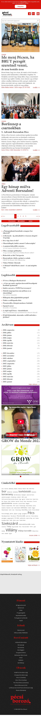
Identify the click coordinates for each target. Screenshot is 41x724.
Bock (28, 488)
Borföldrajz (21, 663)
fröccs (25, 501)
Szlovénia (4, 526)
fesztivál (17, 501)
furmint (35, 501)
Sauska (37, 518)
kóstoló (29, 507)
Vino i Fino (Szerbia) (21, 680)
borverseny (7, 494)
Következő (37, 216)
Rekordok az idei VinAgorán (13, 255)
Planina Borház (34, 516)
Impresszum (21, 630)
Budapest (24, 494)
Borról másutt (21, 638)
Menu (38, 13)
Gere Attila (15, 503)
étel (2, 501)
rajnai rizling (29, 518)
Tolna (20, 526)
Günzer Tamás (21, 503)
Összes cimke (33, 535)
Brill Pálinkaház (17, 494)
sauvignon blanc (5, 520)
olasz (13, 510)
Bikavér (24, 488)
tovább (35, 87)
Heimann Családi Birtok (7, 505)
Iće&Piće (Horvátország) (21, 672)
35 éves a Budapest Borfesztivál (14, 280)
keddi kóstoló (17, 507)
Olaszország (18, 510)
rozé (34, 518)
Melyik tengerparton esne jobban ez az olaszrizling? (17, 292)
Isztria (34, 505)
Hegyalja (27, 503)
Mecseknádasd (5, 510)
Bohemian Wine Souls (21, 655)
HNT (14, 505)
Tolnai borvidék (25, 526)
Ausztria (6, 488)
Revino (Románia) (21, 690)
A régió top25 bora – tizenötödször (15, 310)
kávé (12, 507)
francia (21, 501)
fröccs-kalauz (30, 501)
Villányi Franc (35, 531)
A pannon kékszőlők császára (13, 246)
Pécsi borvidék (21, 516)
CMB (22, 497)
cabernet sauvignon (6, 497)
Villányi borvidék (24, 531)
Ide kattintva (23, 1)
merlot (10, 510)
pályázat (16, 513)
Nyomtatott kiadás (21, 615)
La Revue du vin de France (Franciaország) (21, 688)
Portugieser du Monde (20, 618)
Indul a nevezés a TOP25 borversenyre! (17, 288)
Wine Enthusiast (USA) (21, 685)
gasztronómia (7, 503)
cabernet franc (30, 494)
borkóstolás (15, 492)
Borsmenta (21, 647)
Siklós (11, 520)
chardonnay (13, 497)
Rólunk (21, 626)
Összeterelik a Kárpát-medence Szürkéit (17, 303)
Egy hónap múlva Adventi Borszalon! (17, 189)
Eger (20, 499)
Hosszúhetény (29, 505)
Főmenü (21, 601)
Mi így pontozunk (21, 605)
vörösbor (6, 533)
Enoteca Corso (29, 499)
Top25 (21, 620)
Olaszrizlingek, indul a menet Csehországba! (19, 243)
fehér (9, 501)
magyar (33, 507)
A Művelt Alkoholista (21, 642)
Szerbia (33, 524)
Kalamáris (8, 507)
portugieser (4, 518)
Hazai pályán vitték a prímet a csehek (16, 258)
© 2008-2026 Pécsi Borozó (20, 709)
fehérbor (13, 501)
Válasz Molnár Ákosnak (11, 263)
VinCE (21, 657)
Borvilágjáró (21, 650)
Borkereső (21, 608)
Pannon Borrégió (5, 513)
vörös (3, 533)
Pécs (31, 513)
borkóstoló (25, 491)
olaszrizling (24, 510)
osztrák (29, 510)
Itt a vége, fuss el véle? (11, 240)
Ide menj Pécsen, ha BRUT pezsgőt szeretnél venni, (17, 62)
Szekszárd (10, 523)
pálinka (11, 513)
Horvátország (22, 505)
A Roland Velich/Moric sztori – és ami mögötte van (20, 267)
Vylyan (10, 533)
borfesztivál (9, 492)
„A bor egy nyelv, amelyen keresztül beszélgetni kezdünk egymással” (20, 284)
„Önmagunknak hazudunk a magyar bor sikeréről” (18, 232)
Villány (11, 530)
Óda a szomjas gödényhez (12, 251)
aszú (3, 488)
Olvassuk (21, 668)
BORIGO (21, 660)
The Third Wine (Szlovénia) (21, 683)
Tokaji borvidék (15, 526)
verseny (3, 531)
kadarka (4, 507)
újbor (34, 526)
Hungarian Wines (21, 652)
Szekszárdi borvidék (25, 524)
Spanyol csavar (8, 306)
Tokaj (9, 526)
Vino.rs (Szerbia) (21, 677)
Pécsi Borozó (13, 516)
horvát (17, 505)
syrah (17, 520)
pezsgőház (24, 513)
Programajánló (21, 613)
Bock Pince (31, 488)
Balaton (16, 488)
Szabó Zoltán (22, 520)
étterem (5, 501)
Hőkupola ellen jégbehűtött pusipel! (16, 297)
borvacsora (34, 492)
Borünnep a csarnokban (11, 126)
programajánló (10, 518)
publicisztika (22, 518)
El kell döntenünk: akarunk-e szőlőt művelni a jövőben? (19, 316)
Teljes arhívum (33, 384)
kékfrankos (24, 508)
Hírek (20, 610)
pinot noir (28, 516)
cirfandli (19, 497)
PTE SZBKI (16, 518)
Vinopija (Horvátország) (20, 675)
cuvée (25, 497)
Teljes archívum (32, 565)
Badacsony (11, 488)
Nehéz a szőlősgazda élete (12, 300)
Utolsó (39, 216)
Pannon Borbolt (35, 510)
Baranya (20, 488)
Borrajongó (21, 645)
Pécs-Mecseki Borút (6, 516)
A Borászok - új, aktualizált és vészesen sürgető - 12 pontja (20, 237)
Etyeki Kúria (35, 499)
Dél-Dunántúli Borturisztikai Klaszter (10, 499)
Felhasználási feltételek (21, 633)
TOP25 (31, 526)
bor (4, 491)
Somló (14, 520)
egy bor (23, 499)
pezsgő (19, 513)
